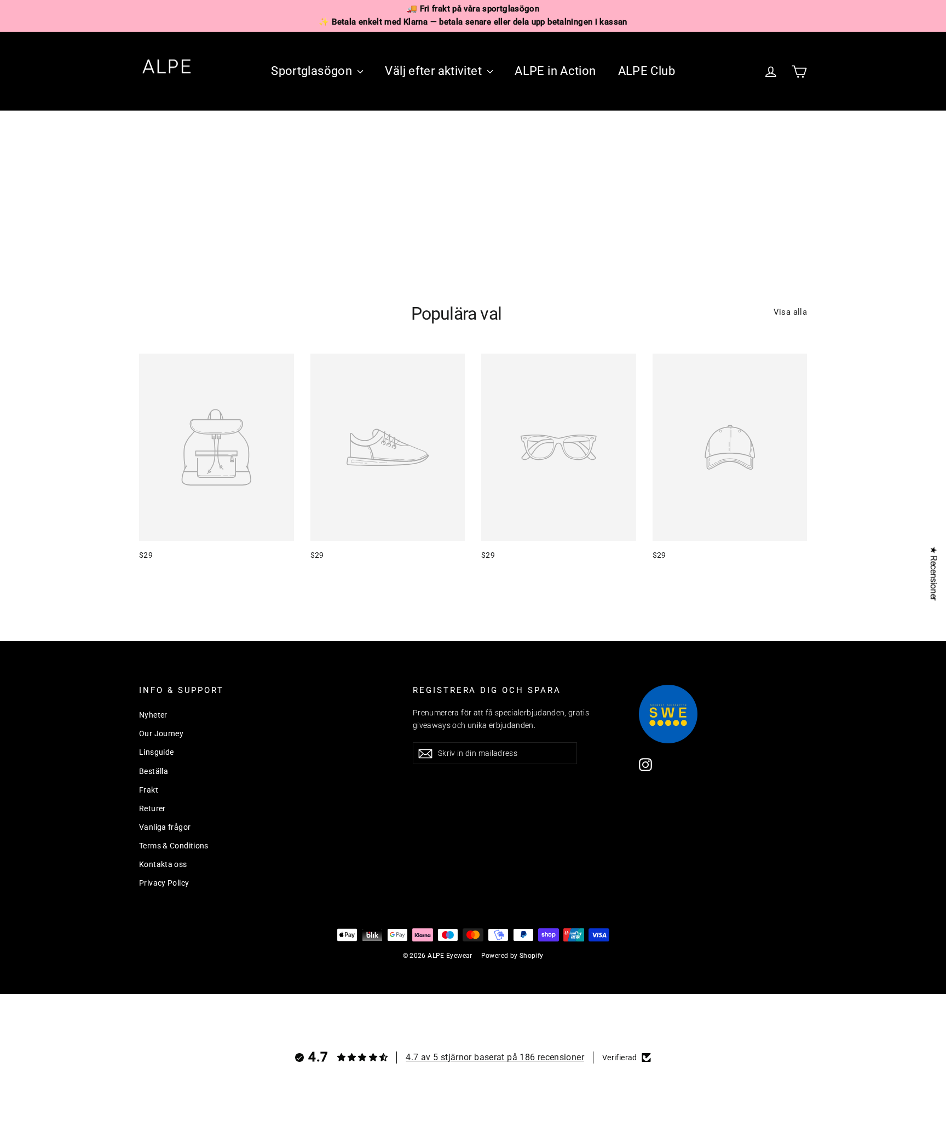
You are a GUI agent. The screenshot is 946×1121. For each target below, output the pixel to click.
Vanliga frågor (165, 827)
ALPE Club (646, 71)
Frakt (148, 789)
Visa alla (790, 312)
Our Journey (161, 733)
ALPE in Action (555, 71)
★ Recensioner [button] (933, 573)
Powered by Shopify (512, 956)
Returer (152, 808)
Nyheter (153, 714)
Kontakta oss (163, 864)
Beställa (153, 771)
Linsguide (156, 752)
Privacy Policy (164, 883)
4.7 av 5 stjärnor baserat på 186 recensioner (495, 1057)
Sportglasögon (313, 71)
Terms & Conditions (174, 845)
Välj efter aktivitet (434, 71)
